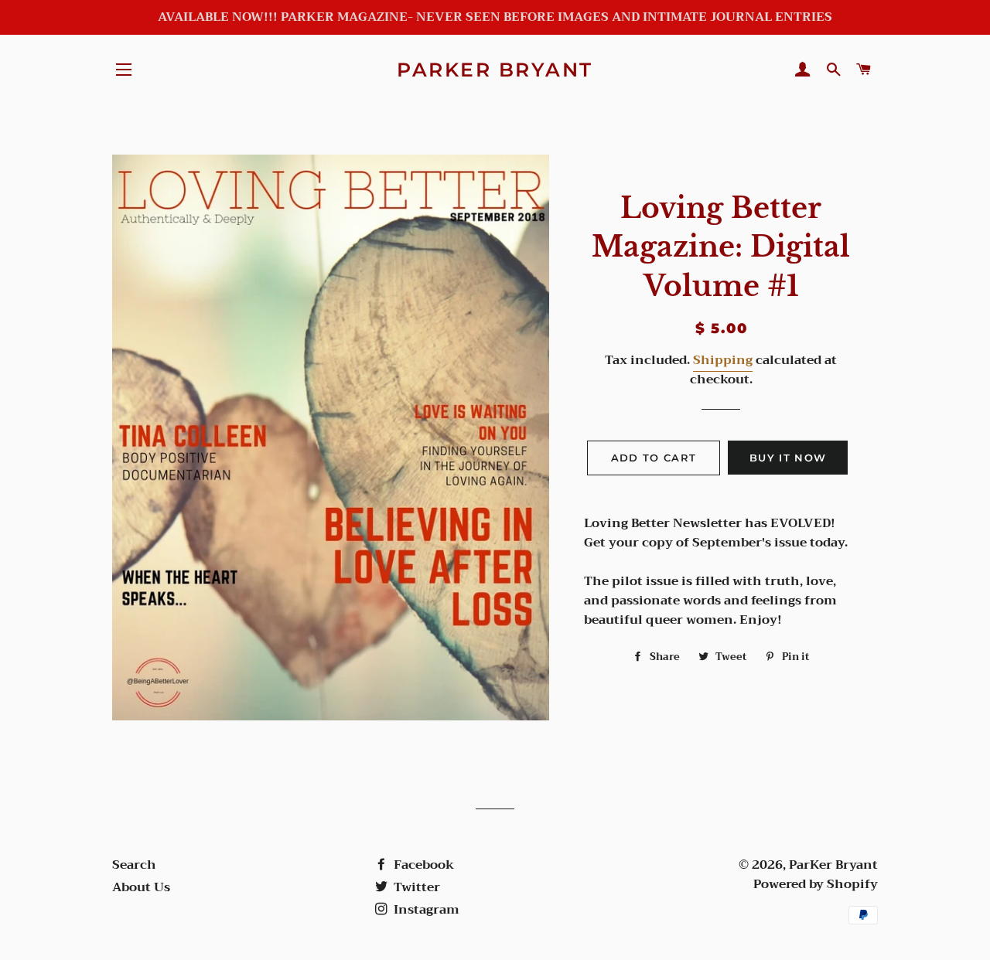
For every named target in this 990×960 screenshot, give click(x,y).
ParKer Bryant (495, 69)
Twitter (415, 887)
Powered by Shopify (815, 884)
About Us (141, 887)
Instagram (425, 910)
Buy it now (787, 457)
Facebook (422, 865)
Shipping (723, 360)
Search (134, 865)
